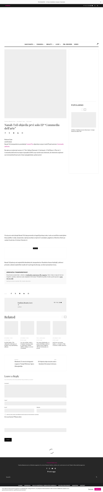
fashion (40, 44)
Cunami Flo (29, 144)
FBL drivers (67, 44)
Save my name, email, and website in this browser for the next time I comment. (23, 414)
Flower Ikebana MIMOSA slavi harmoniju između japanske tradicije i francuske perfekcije (86, 152)
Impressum (27, 485)
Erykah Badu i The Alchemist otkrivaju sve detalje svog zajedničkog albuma (10, 345)
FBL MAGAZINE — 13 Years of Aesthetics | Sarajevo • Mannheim (51, 2)
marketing (75, 485)
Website (38, 407)
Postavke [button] (90, 489)
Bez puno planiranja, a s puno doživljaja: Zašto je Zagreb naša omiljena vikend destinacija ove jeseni (43, 345)
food (17, 250)
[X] (86, 5)
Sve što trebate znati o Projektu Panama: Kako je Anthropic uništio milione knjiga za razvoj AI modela (27, 345)
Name (5, 400)
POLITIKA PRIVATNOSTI (64, 485)
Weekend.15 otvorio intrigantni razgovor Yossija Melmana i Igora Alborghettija (24, 363)
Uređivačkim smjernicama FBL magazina (36, 275)
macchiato (29, 44)
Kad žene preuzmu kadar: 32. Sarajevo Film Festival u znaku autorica (59, 344)
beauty (49, 44)
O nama (20, 485)
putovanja (42, 338)
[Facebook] (84, 5)
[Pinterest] (90, 5)
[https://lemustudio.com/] (51, 19)
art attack (19, 121)
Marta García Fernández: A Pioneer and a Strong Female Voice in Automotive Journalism (86, 145)
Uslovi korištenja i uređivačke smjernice (44, 485)
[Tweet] (9, 133)
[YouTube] (92, 5)
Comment (6, 383)
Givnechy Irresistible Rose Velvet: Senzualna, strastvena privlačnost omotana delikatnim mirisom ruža (86, 160)
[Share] (5, 133)
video (76, 44)
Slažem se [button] (97, 489)
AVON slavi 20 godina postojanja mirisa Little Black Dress (86, 137)
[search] (96, 477)
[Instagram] (88, 5)
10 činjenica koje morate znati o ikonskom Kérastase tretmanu (47, 362)
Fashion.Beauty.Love (9, 121)
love (57, 44)
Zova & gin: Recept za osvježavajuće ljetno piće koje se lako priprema (37, 254)
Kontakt (82, 485)
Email (5, 407)
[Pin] (13, 133)
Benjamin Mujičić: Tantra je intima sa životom (85, 168)
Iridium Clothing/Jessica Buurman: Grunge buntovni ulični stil (83, 130)
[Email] (22, 133)
